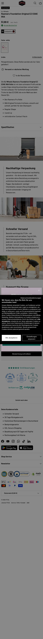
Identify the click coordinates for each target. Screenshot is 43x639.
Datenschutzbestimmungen (31, 298)
